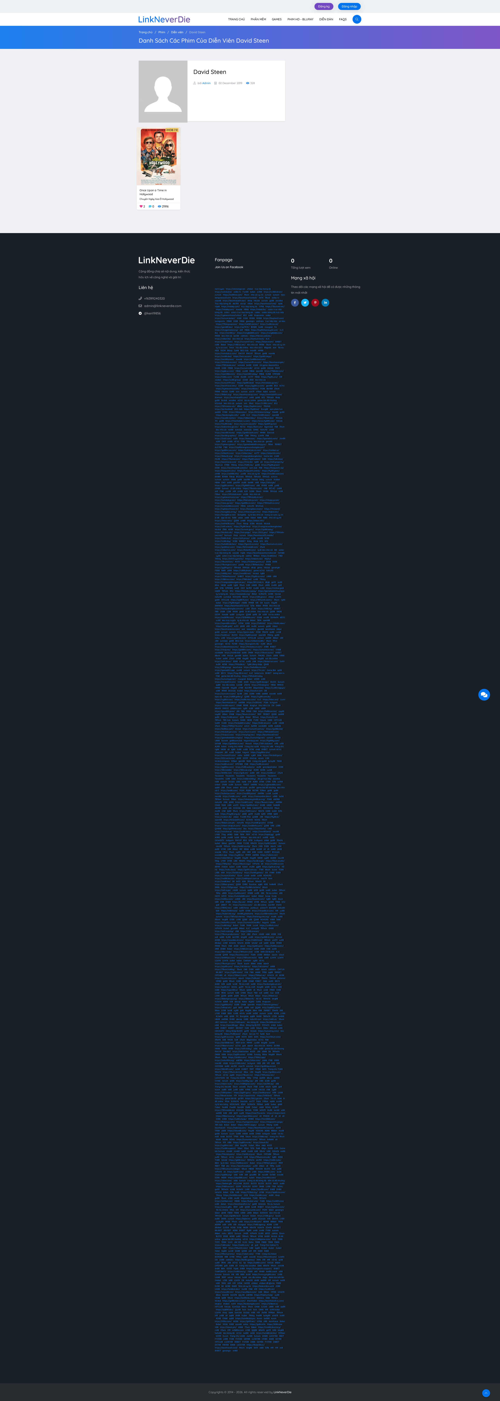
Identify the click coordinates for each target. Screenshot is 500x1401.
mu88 (274, 585)
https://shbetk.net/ (254, 558)
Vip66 (217, 306)
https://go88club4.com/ (247, 432)
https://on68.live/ (223, 881)
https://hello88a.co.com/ (255, 667)
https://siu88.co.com (274, 863)
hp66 (262, 1034)
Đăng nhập (349, 6)
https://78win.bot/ (265, 418)
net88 (230, 429)
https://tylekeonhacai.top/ (227, 497)
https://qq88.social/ (236, 1054)
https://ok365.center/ (249, 324)
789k (259, 620)
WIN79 (263, 1110)
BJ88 (228, 937)
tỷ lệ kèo (225, 1163)
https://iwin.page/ (242, 532)
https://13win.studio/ (275, 861)
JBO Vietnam (221, 1022)
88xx (217, 585)
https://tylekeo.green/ (225, 444)
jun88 (243, 473)
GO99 (217, 614)
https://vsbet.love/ (223, 1180)
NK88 (223, 585)
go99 (273, 582)
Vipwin (263, 720)
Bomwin (218, 397)
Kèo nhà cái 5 (256, 347)
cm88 (271, 429)
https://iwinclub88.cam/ (239, 896)
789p (218, 893)
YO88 (255, 1110)
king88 (225, 919)
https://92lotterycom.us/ (253, 561)
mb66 (233, 479)
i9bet (251, 403)
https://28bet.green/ (224, 884)
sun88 (279, 1101)
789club (270, 397)
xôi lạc (243, 303)
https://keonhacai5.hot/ (267, 734)
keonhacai (270, 629)
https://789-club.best (263, 743)
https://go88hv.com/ (241, 649)
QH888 (218, 828)
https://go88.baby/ (264, 529)
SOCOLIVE (268, 808)
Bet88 (243, 377)
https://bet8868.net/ (224, 1042)
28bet (225, 714)
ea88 (224, 1089)
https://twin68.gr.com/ (255, 822)
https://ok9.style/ (223, 890)
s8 (228, 749)
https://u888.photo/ (242, 570)
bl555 (282, 617)
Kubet (240, 690)
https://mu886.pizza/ (246, 793)
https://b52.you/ (260, 532)
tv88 (270, 828)
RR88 (229, 321)
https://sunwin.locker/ (225, 318)
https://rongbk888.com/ (248, 333)
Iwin (237, 391)
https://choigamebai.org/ (226, 330)
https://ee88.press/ (262, 1092)
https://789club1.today (252, 676)
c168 (265, 488)
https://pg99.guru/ (242, 1092)
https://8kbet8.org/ (224, 456)
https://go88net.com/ (225, 547)
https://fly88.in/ (272, 817)
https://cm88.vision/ (261, 415)
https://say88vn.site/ (260, 752)
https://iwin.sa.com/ (242, 356)
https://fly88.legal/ (231, 602)
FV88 (256, 720)
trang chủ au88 (252, 746)
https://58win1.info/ (257, 828)
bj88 (256, 462)
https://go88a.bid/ (274, 729)
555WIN (265, 1025)
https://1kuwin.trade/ (264, 802)
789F (248, 834)
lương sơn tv (278, 673)
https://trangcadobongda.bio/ (248, 456)
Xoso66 (239, 309)
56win (248, 1136)
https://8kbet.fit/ (246, 998)
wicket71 (263, 907)
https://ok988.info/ (230, 473)
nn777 (250, 377)
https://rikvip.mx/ (223, 649)
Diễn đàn (326, 19)
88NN (217, 866)
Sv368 (268, 374)
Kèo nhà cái (262, 611)
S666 (259, 755)
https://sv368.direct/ (273, 292)
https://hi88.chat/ (223, 538)
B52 (276, 385)
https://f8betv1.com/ (224, 1045)
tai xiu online (274, 614)
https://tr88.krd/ (264, 1095)
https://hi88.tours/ (248, 811)
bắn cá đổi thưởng (276, 1180)
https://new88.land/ (262, 831)
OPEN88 (276, 374)
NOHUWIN (234, 1104)
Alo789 (236, 303)
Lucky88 (255, 928)
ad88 (222, 937)
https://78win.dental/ (232, 1072)
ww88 (266, 617)
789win (257, 353)
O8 (261, 602)
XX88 (239, 318)
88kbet (267, 954)
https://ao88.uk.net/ (224, 764)
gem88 (269, 385)
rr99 (276, 1148)
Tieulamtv (219, 776)
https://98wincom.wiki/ (260, 1157)
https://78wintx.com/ (252, 488)
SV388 (277, 1045)
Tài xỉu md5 (244, 984)
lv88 (249, 852)
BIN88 (254, 327)
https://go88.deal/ (245, 382)
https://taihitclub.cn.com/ (249, 450)
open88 (259, 371)
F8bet (217, 494)
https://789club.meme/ (234, 916)
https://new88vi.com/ (266, 1177)
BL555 (235, 635)
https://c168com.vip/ (243, 949)
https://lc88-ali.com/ (261, 723)
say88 (281, 711)
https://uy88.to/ (236, 855)
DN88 (250, 652)
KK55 (237, 561)
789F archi (240, 1042)
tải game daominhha (269, 365)
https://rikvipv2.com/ (224, 734)
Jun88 (245, 371)
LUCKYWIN (220, 1078)
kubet (252, 292)
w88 (223, 638)
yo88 (276, 485)
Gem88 (240, 1107)
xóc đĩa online (271, 658)
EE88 (217, 468)
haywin (245, 752)
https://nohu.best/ (227, 869)
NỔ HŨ (272, 488)
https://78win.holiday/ (225, 969)
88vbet (218, 943)
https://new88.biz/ (250, 388)
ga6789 (236, 482)
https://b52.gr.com (253, 1098)
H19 (243, 808)
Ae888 (254, 726)
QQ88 (258, 1007)
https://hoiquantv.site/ (225, 470)
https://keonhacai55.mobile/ (260, 535)
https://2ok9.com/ (223, 438)
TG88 (281, 869)
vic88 (272, 837)
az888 (246, 755)
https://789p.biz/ (223, 863)
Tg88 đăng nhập (254, 664)
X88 (262, 893)
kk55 (238, 881)
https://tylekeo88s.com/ (270, 784)
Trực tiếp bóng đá (223, 303)
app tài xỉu (225, 517)
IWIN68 (281, 553)
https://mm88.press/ (224, 359)
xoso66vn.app (221, 855)
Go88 (260, 327)
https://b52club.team (231, 494)
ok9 (241, 330)
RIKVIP (241, 353)
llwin (270, 878)
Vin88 (224, 723)
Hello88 (276, 805)
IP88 (242, 1136)
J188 (246, 693)
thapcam (219, 752)
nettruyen (219, 289)
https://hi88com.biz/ (267, 711)
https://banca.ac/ (247, 438)
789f (259, 714)
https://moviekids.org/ (240, 594)
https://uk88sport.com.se (247, 878)
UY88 (240, 688)
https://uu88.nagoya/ (275, 688)
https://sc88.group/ (232, 380)
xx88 (250, 315)
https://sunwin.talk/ (243, 368)
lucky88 (271, 761)
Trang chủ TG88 (275, 1069)
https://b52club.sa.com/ (226, 362)
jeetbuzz (254, 907)
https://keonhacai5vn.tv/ (239, 1204)
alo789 (252, 787)
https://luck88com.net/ (270, 1022)
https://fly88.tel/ (251, 409)
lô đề (217, 517)
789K (223, 993)
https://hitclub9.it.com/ (225, 682)
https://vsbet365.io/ (224, 858)
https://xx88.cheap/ (237, 1119)
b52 (245, 315)
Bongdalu (242, 514)
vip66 (280, 303)
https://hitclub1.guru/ (272, 755)
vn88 (217, 673)
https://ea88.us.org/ (241, 846)
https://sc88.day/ (223, 541)
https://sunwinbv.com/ (247, 1139)
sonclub (249, 1066)
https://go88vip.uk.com (265, 1066)
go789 (241, 1098)
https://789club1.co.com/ (268, 503)
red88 (265, 837)
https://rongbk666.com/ (271, 333)
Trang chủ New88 (223, 1086)
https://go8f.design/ (259, 682)
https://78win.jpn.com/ (225, 963)
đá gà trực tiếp (264, 778)
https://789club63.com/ (268, 732)
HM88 (217, 688)
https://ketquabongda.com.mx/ (229, 608)
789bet (256, 556)
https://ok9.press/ (241, 538)
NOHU (257, 820)
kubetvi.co (259, 673)
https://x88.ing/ (265, 608)
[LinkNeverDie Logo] (164, 19)
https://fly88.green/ (270, 465)
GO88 (245, 380)
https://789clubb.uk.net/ (252, 497)
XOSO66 (236, 808)
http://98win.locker (223, 1095)
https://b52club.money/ (259, 412)
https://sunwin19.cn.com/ (250, 362)
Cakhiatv (247, 960)
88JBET (219, 972)
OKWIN (275, 1151)
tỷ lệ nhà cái (243, 620)
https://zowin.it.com (253, 690)
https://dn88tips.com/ (225, 957)
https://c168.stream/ (249, 931)
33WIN (245, 597)
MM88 (252, 318)
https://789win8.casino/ (261, 600)
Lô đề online (235, 488)
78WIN (280, 840)
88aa (217, 1010)
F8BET (246, 784)
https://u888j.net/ (223, 573)
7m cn (273, 1098)
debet (223, 1204)
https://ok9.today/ (243, 1048)
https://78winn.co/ (244, 1075)
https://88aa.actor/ (238, 412)
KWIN (278, 905)
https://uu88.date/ (242, 831)
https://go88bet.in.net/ (233, 743)
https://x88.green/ (258, 597)
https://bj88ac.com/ (224, 729)
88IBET (277, 608)
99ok (275, 641)
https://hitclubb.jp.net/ (247, 500)
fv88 (247, 1028)
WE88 (256, 679)
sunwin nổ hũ (275, 749)
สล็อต (239, 406)
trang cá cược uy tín (274, 514)
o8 (261, 462)
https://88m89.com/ (224, 1069)
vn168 (238, 658)
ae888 (218, 412)
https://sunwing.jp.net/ (225, 679)
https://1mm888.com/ (265, 1119)
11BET (217, 1166)
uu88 (242, 415)
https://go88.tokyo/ (262, 356)
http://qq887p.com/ (271, 1007)
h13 (268, 1063)
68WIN (218, 708)
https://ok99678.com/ (225, 523)
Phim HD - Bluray (300, 19)
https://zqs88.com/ (224, 966)
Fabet (217, 1107)
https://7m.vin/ (258, 670)
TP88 (264, 972)
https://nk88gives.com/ (244, 1083)
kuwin (267, 602)
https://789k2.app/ (257, 1057)
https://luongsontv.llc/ (249, 644)
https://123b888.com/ (245, 617)
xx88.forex (244, 907)
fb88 (234, 517)
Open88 (225, 688)
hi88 (259, 1063)
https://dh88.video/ (276, 623)
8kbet (223, 344)
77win (238, 523)
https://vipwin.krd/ (246, 1095)
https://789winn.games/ (267, 1004)
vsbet (240, 517)
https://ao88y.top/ (244, 1081)
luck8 (236, 588)
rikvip (249, 300)
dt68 (251, 380)
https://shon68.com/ (237, 1130)
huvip (267, 896)
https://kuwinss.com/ (239, 954)
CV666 (217, 1081)
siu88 (243, 482)
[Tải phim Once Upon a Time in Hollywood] (158, 156)
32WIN (240, 943)
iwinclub (241, 365)
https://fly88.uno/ (269, 377)
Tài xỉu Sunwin (273, 1204)
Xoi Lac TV (254, 1034)
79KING (266, 406)
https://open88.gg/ (229, 1025)
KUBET (244, 1069)
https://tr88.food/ (229, 910)
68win (269, 644)
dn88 (246, 682)
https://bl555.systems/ (233, 558)
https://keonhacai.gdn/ (273, 362)
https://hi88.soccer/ (225, 1186)
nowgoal (268, 327)
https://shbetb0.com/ (271, 453)
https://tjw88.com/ (260, 1189)
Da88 (247, 1107)
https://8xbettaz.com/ (268, 661)
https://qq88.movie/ (242, 1142)
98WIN (253, 843)
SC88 (252, 523)
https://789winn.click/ (243, 951)
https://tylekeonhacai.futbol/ (228, 315)
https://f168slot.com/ (274, 371)
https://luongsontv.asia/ (247, 1122)
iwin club (253, 468)
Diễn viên (177, 32)
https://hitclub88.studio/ (239, 723)
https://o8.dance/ (242, 966)
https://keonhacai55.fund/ (236, 605)
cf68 (225, 802)
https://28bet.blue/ (246, 418)
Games (277, 19)
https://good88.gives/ (225, 711)
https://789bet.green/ (267, 1163)
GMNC (256, 429)
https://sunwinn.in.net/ (263, 649)
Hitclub (270, 368)
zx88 (252, 1028)
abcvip (237, 1001)
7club (258, 1101)
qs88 (255, 614)
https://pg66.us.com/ (224, 371)
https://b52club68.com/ (247, 547)
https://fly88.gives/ (271, 470)
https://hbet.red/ (271, 699)
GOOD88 (219, 1066)
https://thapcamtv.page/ (271, 1122)
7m (275, 327)
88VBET (239, 1028)
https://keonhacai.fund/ (265, 303)
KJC (281, 330)
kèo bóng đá (252, 1022)
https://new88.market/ (225, 418)
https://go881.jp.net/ (267, 424)
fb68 (258, 1148)
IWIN (261, 297)
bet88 (236, 336)
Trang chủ (236, 19)
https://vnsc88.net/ (242, 573)
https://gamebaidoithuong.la (271, 591)
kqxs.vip (218, 696)
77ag (223, 834)
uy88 (218, 556)
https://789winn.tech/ (247, 957)
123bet (234, 761)
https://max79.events (255, 1113)
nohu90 (250, 506)
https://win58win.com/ (270, 1037)
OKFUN (281, 969)
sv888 (237, 899)
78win (246, 294)
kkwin (280, 899)
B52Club (259, 506)
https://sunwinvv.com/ (225, 693)
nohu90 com (255, 1019)
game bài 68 (230, 1098)
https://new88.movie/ (225, 432)
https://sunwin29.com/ (225, 755)
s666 (238, 781)
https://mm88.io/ (227, 333)
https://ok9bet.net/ (224, 1201)
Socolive (252, 884)
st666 (266, 840)
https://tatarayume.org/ (258, 916)
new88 (218, 796)
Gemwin (228, 535)
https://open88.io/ (229, 990)
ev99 (236, 626)
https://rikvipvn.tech (276, 1113)
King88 (260, 987)
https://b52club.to (255, 582)
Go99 (282, 661)
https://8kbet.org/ (223, 394)
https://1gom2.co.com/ (248, 544)
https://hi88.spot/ (237, 1022)
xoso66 (218, 300)
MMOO (280, 685)
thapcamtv (259, 315)
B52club (240, 476)
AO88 (230, 529)
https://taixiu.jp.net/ (224, 503)
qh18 (256, 890)
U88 (272, 825)
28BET (224, 905)
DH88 (232, 1019)
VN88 (271, 872)
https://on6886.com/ (232, 1195)
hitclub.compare (222, 761)
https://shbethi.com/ (224, 453)
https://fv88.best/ (232, 1034)
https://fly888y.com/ (269, 740)
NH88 (217, 1048)
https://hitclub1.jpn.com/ (226, 732)
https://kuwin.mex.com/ (226, 978)
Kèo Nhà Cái (264, 705)
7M (237, 1016)
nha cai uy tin (279, 344)
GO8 (277, 993)
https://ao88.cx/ (268, 773)
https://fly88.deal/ (242, 526)
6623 (236, 1113)
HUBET (267, 852)
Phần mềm (258, 19)
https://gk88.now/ (237, 1160)
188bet (274, 1130)
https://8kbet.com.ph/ (225, 822)
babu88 (281, 907)
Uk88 (261, 1107)
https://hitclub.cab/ (224, 532)
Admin (206, 83)
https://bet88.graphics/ (226, 435)
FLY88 (236, 377)
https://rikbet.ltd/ (223, 338)
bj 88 (239, 693)
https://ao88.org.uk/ (245, 1154)
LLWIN (261, 435)
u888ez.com (235, 708)
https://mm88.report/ (225, 705)
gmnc (259, 567)
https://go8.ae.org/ (271, 866)
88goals (267, 347)
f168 (276, 426)
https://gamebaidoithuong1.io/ (229, 737)
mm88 (229, 1151)
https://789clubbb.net (225, 1110)
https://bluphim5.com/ (273, 318)
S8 (260, 614)
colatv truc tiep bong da (242, 312)
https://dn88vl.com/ (237, 1057)
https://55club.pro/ (260, 685)
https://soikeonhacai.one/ (227, 646)
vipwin (261, 758)
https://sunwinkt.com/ (250, 1210)
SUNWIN (262, 594)
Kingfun (253, 705)
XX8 (249, 781)
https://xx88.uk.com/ (259, 764)
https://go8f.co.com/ (224, 1037)
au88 (280, 582)
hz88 (263, 644)
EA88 (278, 705)
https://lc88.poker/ (223, 1092)
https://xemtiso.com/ (242, 905)
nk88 (258, 693)
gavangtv (250, 321)
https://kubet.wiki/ (249, 1201)
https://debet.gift (224, 1183)
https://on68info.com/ (252, 825)
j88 (238, 711)
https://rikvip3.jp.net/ (245, 734)
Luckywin (240, 614)
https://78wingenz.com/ (226, 564)
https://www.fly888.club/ (263, 421)
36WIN (261, 811)
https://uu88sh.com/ (269, 925)
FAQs (343, 19)
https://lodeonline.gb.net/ (226, 426)
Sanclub (270, 432)
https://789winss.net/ (264, 1075)
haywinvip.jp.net (251, 740)
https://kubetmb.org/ (226, 913)
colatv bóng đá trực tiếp (273, 312)
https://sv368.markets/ (250, 887)
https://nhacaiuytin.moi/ (249, 512)
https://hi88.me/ (246, 465)
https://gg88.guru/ (223, 567)
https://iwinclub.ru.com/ (226, 353)
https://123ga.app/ (229, 887)
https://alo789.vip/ (265, 1083)
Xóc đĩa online (242, 347)
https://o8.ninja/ (275, 459)
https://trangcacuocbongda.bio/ (267, 526)
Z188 (224, 529)
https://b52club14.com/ (234, 820)
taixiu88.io (251, 629)
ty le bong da (222, 594)
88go (264, 1148)
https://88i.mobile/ (223, 770)
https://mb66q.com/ (225, 309)
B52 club (244, 350)
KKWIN (232, 943)
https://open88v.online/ (226, 623)
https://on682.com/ (244, 802)
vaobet (218, 380)
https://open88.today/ (247, 374)
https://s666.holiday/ (246, 778)
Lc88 (247, 608)
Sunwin (225, 488)
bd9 (217, 910)
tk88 (264, 459)
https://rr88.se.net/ (237, 344)
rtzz (271, 993)
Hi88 (229, 1142)
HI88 (223, 1054)
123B (250, 840)
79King (253, 435)
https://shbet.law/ (244, 453)
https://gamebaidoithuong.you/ (251, 444)
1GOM (223, 350)
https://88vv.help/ (223, 951)
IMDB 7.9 (172, 130)
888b (217, 887)
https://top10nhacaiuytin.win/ (264, 330)
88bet (275, 638)
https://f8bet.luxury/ (225, 1116)
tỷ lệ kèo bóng (221, 1104)
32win (239, 875)
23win (276, 388)
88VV (223, 673)
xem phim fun (276, 409)
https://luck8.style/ (255, 861)
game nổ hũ (259, 570)
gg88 (258, 866)
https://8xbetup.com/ (225, 1122)
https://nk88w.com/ (224, 899)
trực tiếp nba (271, 321)
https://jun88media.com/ (266, 913)
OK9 (224, 441)
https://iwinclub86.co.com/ (227, 506)
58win (258, 491)
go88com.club (235, 740)
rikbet (275, 626)
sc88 (235, 438)
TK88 (279, 761)
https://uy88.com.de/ (261, 696)
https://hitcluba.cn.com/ (251, 646)
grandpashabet (270, 767)
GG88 (255, 365)
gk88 (241, 611)
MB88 (251, 1169)
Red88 (225, 1107)
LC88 (229, 611)
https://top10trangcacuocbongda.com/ (247, 447)
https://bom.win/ (255, 426)
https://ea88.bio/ (269, 556)
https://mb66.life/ (258, 309)
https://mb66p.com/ (230, 306)
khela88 (272, 907)
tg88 (262, 573)
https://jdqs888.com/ (238, 1177)
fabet (253, 517)
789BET (278, 444)
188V (230, 1013)
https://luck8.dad (232, 652)
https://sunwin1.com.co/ (253, 729)
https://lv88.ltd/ (258, 623)
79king (249, 441)
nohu (217, 638)
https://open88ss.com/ (247, 1116)
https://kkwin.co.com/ (246, 714)
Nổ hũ (243, 426)
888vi (265, 1028)
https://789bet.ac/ (257, 975)
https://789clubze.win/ (225, 406)
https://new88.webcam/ (273, 473)
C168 (247, 435)
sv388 (259, 292)
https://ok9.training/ (224, 931)
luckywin (274, 702)
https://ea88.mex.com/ (245, 699)
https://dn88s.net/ (223, 773)
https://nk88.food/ (253, 940)
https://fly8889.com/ (245, 485)
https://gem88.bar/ (224, 327)
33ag (217, 861)
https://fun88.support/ (225, 1148)
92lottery (219, 1098)
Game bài (268, 456)
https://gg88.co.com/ (254, 385)
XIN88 (250, 893)
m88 (229, 805)
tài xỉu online (250, 400)
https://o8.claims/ (260, 966)
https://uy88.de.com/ (236, 638)
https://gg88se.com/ (224, 767)
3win (268, 1034)
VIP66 (261, 306)
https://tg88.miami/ (234, 972)
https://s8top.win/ (223, 1007)
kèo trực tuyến (229, 620)
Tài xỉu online (272, 893)
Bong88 (264, 409)
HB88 (217, 1019)
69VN (242, 1013)
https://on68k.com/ (258, 1195)
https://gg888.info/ (224, 1004)
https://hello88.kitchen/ (226, 544)
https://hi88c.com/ (266, 1171)
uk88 (247, 517)
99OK (230, 1039)
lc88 (254, 852)
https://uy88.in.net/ (224, 699)
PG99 (277, 368)
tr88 (267, 758)
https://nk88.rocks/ (272, 1160)
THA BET (227, 1051)
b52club (218, 403)
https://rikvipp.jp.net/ (269, 500)
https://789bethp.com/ (225, 576)
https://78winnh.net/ (275, 306)
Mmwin (248, 743)
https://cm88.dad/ (223, 356)
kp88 (238, 1037)
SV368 (270, 822)
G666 (236, 834)
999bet (244, 837)
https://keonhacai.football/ (244, 297)
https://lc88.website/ (245, 767)
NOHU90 (237, 597)
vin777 (251, 1101)
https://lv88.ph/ (253, 978)
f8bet (270, 444)
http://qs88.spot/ (255, 946)
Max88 (275, 412)
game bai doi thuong (274, 1048)
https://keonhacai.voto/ (226, 385)
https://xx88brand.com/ (255, 359)
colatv (226, 312)
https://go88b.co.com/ (245, 503)
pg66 (260, 884)
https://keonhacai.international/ (261, 553)
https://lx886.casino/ (274, 946)
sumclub (227, 597)
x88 (258, 485)
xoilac (268, 315)
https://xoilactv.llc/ (223, 817)
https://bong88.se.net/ (225, 514)
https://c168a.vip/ (260, 1136)
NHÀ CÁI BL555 (267, 951)
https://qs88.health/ (267, 843)
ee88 (225, 658)
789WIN (266, 998)
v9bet (250, 303)
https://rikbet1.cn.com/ (225, 550)
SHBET (278, 341)
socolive (279, 300)
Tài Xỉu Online (222, 1210)
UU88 (222, 611)
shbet (271, 597)
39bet (233, 799)
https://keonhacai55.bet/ (234, 300)
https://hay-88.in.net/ (238, 673)
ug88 (253, 755)
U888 (268, 576)
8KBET (268, 673)
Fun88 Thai (245, 817)
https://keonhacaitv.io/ (226, 702)
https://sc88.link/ (254, 702)
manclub (248, 429)
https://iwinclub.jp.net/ (225, 500)
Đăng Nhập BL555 (234, 1031)
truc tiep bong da (263, 289)
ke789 (249, 588)
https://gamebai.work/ (267, 438)
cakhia (249, 556)
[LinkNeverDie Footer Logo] (167, 260)
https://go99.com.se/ (247, 869)
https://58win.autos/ (264, 652)
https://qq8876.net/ (240, 600)
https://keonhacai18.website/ (234, 468)
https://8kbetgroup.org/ (226, 998)
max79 (264, 878)
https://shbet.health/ (254, 641)
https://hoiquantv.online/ (248, 470)
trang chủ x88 (266, 746)
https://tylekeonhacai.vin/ (227, 509)
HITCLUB (225, 600)
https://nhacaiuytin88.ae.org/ (251, 799)
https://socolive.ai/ (223, 831)
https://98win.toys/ (242, 863)
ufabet (250, 289)
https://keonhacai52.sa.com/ (261, 1127)
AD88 (255, 781)
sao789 (247, 479)
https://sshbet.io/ (271, 450)
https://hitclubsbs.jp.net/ (266, 382)
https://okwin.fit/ (261, 1142)
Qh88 (266, 664)
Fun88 (245, 292)
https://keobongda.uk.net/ (269, 984)
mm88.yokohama (245, 913)
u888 (229, 570)
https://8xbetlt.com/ (246, 550)
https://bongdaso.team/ (251, 509)
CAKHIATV (257, 808)
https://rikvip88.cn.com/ (263, 910)
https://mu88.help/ (223, 424)
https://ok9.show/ (223, 661)
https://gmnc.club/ (245, 632)
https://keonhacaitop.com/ (245, 394)
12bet (240, 1148)
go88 (271, 300)
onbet (217, 784)
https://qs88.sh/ (222, 987)
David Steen (197, 32)
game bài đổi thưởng (267, 400)
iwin (274, 347)
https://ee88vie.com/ (232, 294)
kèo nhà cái (226, 336)
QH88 (225, 954)
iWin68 (218, 743)
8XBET (273, 646)
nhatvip (253, 758)
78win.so (219, 465)
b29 (246, 491)
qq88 (218, 685)
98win (276, 600)
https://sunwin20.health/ (249, 922)
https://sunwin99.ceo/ (225, 382)
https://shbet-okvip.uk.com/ (227, 825)
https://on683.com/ (275, 1201)
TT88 (261, 869)
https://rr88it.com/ (263, 403)
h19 (280, 377)
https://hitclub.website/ (260, 336)
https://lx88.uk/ (270, 1019)
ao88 (229, 482)
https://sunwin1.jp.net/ (254, 737)
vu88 (227, 778)
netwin (225, 1081)
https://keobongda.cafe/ (227, 415)
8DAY (243, 1104)
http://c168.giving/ (223, 667)
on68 (257, 749)
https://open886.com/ (225, 374)
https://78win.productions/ (227, 934)
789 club (226, 720)
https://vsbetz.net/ (269, 855)
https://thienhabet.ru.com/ (237, 421)
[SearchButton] (357, 19)
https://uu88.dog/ (223, 925)
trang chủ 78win (277, 1136)
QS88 (236, 520)
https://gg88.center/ (224, 485)
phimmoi (281, 978)
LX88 (217, 872)
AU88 (217, 746)
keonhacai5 (220, 1127)
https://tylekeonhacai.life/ (228, 388)
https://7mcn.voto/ (223, 520)
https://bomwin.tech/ (254, 338)
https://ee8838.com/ (224, 617)
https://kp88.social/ (248, 635)
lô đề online (250, 611)
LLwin (282, 699)
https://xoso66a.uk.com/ (232, 940)
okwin (281, 954)
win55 (235, 805)
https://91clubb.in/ (237, 664)
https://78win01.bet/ (224, 561)
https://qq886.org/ (223, 1174)
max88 (253, 350)
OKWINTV (219, 840)
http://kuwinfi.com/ (256, 899)
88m (255, 1010)
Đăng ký (324, 6)
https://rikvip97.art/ (224, 341)
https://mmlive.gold (275, 588)
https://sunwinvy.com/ (268, 1031)
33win (282, 426)
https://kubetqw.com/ (225, 793)
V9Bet (265, 1101)
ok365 (229, 834)
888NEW (219, 605)
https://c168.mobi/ (237, 1063)
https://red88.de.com (224, 878)
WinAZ (254, 943)
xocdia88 (219, 652)
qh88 (242, 626)
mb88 (254, 585)
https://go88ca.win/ (271, 1072)
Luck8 (278, 632)
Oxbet (254, 1107)
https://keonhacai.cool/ (225, 462)
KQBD (251, 1001)
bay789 (243, 1145)
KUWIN (249, 820)
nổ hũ (256, 368)
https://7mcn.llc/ (245, 462)
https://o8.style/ (268, 482)
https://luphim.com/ (253, 406)
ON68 (239, 705)
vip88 (272, 1101)
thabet (277, 479)
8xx (216, 333)
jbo (227, 1166)
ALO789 (218, 447)
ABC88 (218, 808)
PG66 (266, 702)
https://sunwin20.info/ (225, 875)
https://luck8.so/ (222, 635)
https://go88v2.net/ (249, 805)
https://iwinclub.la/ (223, 292)
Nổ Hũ (259, 998)
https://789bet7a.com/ (232, 726)
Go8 (236, 1039)
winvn (246, 726)
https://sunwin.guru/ (244, 529)
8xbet (249, 679)
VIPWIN (255, 863)
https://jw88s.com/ (237, 893)
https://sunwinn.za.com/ (245, 424)
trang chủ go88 (259, 761)
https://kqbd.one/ (270, 512)
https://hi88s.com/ (223, 377)
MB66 (246, 309)
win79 (251, 391)
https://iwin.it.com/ (247, 732)
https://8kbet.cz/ (270, 995)
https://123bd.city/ (249, 1192)
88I (275, 550)
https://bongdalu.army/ (226, 512)
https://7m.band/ (272, 509)
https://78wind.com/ (231, 459)
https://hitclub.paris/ (225, 1154)
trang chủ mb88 (235, 746)
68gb (267, 582)
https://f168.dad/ (244, 579)
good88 (234, 928)
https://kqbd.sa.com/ (236, 1127)
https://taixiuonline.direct (259, 796)
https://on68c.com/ (231, 796)
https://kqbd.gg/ (266, 834)
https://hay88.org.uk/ (230, 814)
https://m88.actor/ (229, 717)
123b (222, 588)
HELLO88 (237, 1183)
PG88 (262, 388)
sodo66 (277, 726)
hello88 (272, 884)
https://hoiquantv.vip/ (274, 468)
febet (244, 1001)
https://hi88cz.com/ (239, 1163)
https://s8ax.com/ (252, 1060)
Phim (161, 32)
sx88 (241, 1089)
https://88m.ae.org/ (243, 770)
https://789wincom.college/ (227, 1169)
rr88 (257, 482)
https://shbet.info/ (255, 520)
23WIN (247, 685)
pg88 (252, 1016)
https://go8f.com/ (235, 1171)
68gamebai (258, 688)
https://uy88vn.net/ (224, 1145)
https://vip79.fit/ (241, 327)
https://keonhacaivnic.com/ (227, 629)
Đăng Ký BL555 (253, 1025)
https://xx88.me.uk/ (269, 324)
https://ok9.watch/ (223, 526)
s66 (230, 808)
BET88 (255, 790)
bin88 (248, 365)
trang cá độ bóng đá (256, 1180)
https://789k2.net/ (223, 907)
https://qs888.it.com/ (264, 937)
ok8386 (241, 702)
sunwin (218, 294)
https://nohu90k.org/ (224, 1060)
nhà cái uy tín (257, 294)
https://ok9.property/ (274, 462)
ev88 (270, 485)
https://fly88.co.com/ (255, 576)
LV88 (238, 919)
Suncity (257, 1054)
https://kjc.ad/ (239, 902)
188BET (242, 541)
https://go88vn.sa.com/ (226, 450)
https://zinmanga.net (235, 289)
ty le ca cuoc (222, 347)
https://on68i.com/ (229, 790)
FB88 (217, 570)
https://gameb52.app (225, 670)
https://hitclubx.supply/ (245, 591)
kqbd (265, 391)
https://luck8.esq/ (234, 872)
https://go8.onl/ (241, 773)
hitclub (257, 300)
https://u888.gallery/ (233, 696)
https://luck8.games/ (253, 872)
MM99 (248, 855)
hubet (218, 658)
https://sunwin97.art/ (244, 341)
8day (261, 479)
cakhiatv (260, 321)
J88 (216, 641)
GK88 (271, 928)
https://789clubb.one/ (226, 365)
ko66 (217, 814)
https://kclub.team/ (265, 341)
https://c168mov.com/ (225, 579)
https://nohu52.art (269, 717)
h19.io (225, 852)
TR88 (277, 902)
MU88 (217, 459)
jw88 (235, 1089)
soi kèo (282, 321)
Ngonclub (268, 426)
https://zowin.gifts (223, 1207)
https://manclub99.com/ (271, 394)
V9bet (259, 391)
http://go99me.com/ (232, 828)
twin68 (239, 685)
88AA (246, 849)
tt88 (248, 585)
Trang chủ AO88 (237, 1078)
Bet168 (270, 388)
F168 (243, 441)
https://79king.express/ (226, 324)
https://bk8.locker (240, 1051)
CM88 (224, 412)
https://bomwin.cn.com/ (271, 544)
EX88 (266, 846)
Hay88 (274, 602)
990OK (266, 1116)
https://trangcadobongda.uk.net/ (230, 582)
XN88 (272, 919)
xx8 (216, 937)
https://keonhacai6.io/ (241, 1166)
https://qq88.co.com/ (275, 1192)
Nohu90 (263, 429)
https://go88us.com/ (274, 1207)
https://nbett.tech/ (223, 1083)
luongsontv (220, 321)
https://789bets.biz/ (254, 564)
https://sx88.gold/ (224, 626)
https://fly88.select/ (251, 459)
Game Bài (271, 670)
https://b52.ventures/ (225, 758)
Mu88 (269, 1110)
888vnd (273, 1028)
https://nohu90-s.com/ (225, 922)
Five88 (232, 1107)
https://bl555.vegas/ (247, 1125)
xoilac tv (237, 292)
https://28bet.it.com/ (237, 975)
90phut (267, 558)
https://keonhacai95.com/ (236, 397)
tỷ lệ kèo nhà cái (255, 514)
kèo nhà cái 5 (255, 837)
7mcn (231, 347)
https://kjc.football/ (224, 409)
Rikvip (229, 350)
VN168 (278, 649)
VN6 (246, 972)
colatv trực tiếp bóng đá (233, 556)
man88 (218, 1063)
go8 (280, 585)
